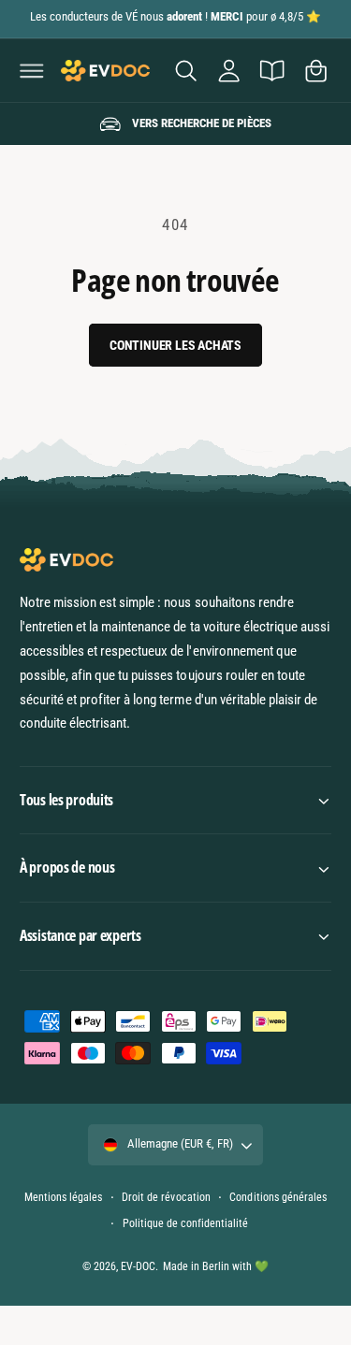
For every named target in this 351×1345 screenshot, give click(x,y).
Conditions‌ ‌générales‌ (277, 1197)
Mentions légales (63, 1197)
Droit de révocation (166, 1197)
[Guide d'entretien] (272, 70)
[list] (175, 124)
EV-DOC (138, 1266)
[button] (31, 70)
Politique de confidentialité (185, 1223)
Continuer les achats (175, 345)
